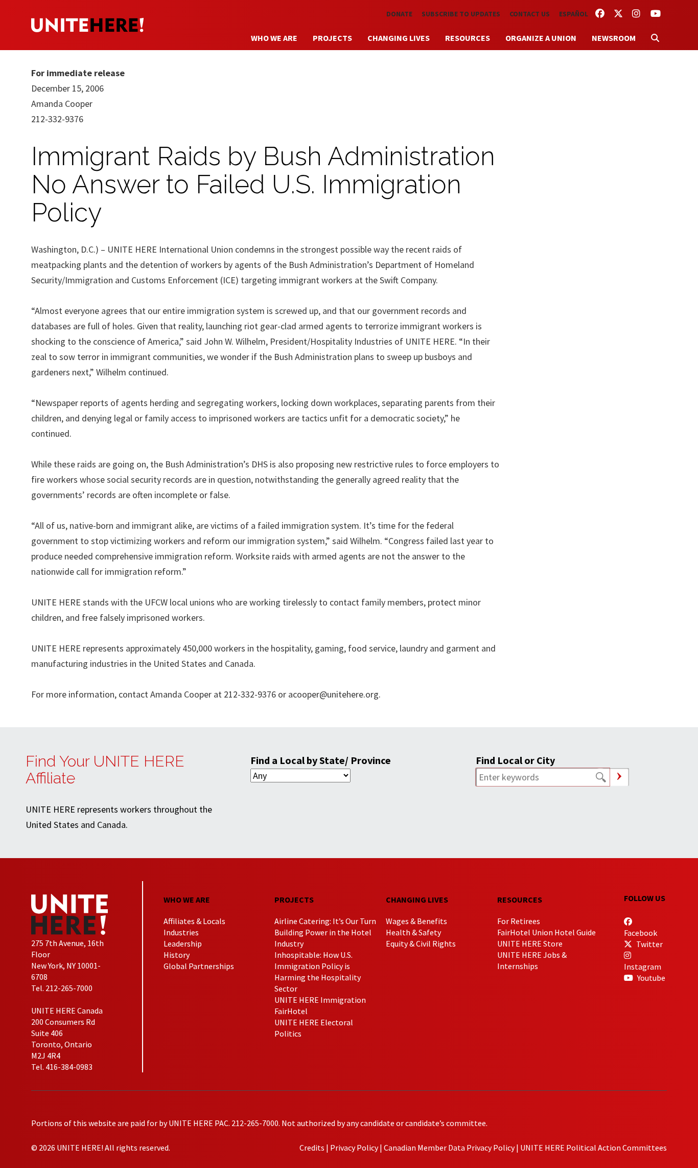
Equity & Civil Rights (421, 943)
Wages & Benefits (416, 921)
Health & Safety (413, 932)
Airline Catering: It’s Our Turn (325, 921)
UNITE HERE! (87, 25)
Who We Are (274, 38)
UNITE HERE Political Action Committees (593, 1147)
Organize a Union (540, 38)
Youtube (650, 978)
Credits (311, 1147)
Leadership (183, 943)
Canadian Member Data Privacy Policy (449, 1147)
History (177, 955)
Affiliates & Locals (194, 921)
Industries (181, 932)
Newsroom (614, 38)
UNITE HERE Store (530, 943)
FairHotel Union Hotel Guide (546, 932)
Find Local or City (515, 760)
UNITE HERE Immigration (320, 1000)
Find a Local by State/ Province (320, 760)
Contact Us (529, 13)
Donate (399, 13)
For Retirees (518, 921)
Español (573, 13)
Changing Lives (398, 38)
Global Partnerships (199, 966)
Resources (467, 38)
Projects (332, 38)
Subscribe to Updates (461, 13)
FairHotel (291, 1011)
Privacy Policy (354, 1147)
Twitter (649, 944)
